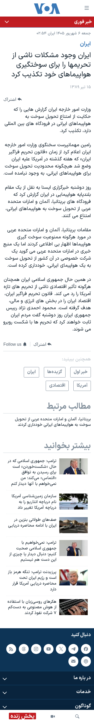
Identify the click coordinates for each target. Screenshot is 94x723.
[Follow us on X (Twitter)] (61, 649)
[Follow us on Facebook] (86, 649)
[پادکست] (86, 661)
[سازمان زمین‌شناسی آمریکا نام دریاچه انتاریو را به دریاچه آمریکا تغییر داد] (73, 502)
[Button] (12, 99)
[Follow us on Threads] (24, 649)
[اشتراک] (73, 661)
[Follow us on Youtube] (49, 649)
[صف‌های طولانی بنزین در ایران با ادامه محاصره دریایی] (73, 525)
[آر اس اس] (11, 649)
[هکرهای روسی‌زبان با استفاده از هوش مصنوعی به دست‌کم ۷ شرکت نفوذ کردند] (73, 607)
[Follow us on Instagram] (36, 649)
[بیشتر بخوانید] (47, 22)
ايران (85, 44)
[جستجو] (77, 716)
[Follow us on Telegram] (73, 649)
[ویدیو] (53, 716)
